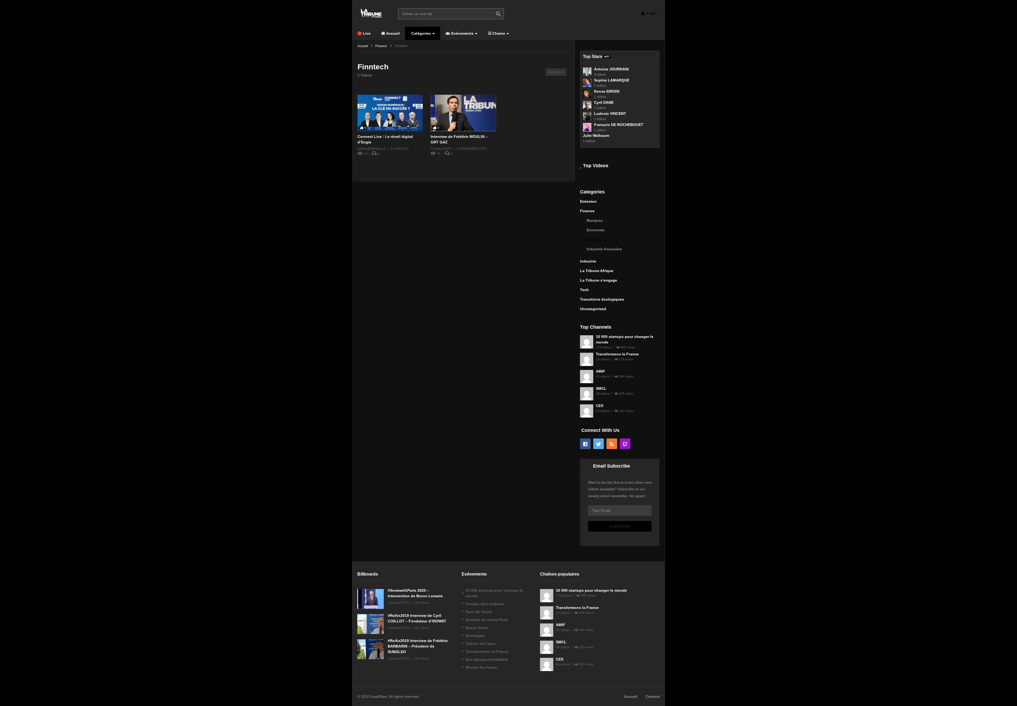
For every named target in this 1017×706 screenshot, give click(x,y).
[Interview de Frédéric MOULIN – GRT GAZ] (463, 113)
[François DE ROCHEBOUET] (587, 127)
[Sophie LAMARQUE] (587, 83)
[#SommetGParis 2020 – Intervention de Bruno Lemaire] (370, 599)
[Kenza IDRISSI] (587, 94)
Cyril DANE (604, 102)
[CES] (586, 411)
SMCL (601, 388)
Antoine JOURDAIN (611, 69)
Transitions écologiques (602, 299)
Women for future (481, 667)
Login (651, 13)
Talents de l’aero (481, 643)
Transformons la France (617, 354)
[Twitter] (598, 443)
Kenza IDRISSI (606, 91)
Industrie (588, 261)
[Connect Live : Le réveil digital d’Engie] (390, 113)
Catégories (420, 33)
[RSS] (611, 443)
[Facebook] (585, 443)
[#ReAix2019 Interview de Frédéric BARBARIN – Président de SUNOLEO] (370, 649)
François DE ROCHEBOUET (618, 125)
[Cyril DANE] (587, 105)
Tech (584, 290)
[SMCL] (586, 393)
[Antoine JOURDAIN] (587, 71)
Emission (588, 201)
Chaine (498, 33)
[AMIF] (586, 376)
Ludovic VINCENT (610, 113)
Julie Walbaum (596, 135)
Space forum (477, 628)
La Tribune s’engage (598, 280)
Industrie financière (604, 249)
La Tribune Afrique (596, 271)
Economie (596, 230)
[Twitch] (625, 443)
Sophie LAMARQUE (611, 80)
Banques (595, 220)
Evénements (462, 33)
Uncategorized (593, 309)
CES (599, 406)
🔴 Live (364, 33)
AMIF (600, 371)
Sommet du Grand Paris (487, 620)
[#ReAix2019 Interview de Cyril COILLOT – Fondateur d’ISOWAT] (370, 624)
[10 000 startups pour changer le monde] (586, 342)
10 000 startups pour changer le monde (494, 593)
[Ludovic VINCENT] (587, 116)
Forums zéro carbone (485, 604)
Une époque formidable (487, 659)
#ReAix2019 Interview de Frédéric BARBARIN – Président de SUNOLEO (418, 646)
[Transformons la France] (586, 359)
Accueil (392, 33)
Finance (587, 211)
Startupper (475, 635)
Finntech (595, 239)
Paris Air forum (479, 612)
